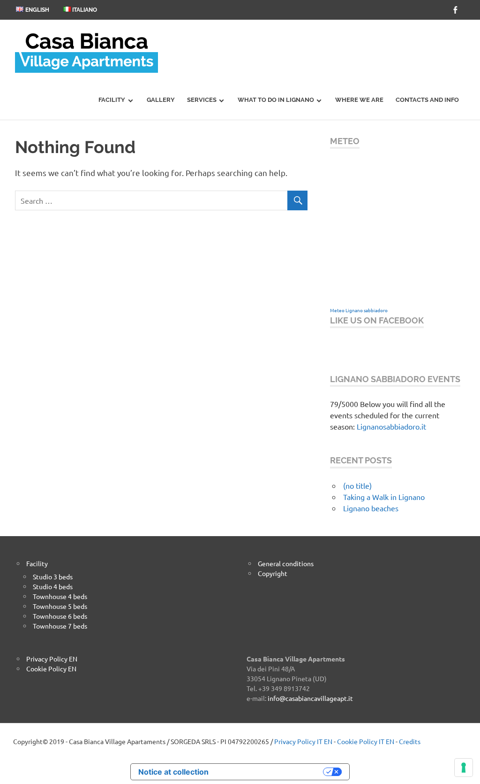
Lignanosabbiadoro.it (391, 426)
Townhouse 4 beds (60, 596)
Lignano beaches (370, 508)
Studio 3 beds (53, 576)
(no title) (357, 485)
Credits (409, 741)
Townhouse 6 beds (60, 616)
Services (202, 99)
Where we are (359, 99)
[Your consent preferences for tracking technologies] (463, 767)
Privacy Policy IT (298, 741)
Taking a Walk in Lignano (384, 496)
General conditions (286, 563)
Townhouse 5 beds (60, 606)
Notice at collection (173, 771)
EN (328, 741)
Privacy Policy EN (51, 658)
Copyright (272, 573)
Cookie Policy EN (51, 668)
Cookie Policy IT (360, 741)
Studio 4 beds (53, 586)
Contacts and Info (427, 99)
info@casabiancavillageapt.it (310, 698)
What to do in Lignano (276, 99)
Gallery (161, 99)
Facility (111, 99)
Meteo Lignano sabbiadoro (359, 310)
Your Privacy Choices (270, 771)
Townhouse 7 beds (60, 626)
